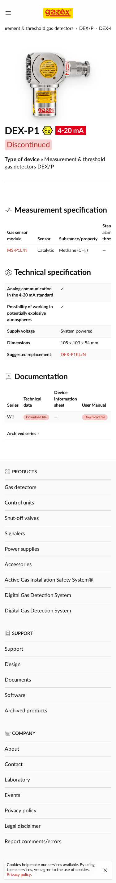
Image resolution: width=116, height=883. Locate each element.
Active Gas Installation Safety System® (49, 579)
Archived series (21, 434)
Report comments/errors (33, 841)
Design (12, 664)
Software (15, 695)
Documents (18, 679)
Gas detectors (20, 487)
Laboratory (17, 779)
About (12, 749)
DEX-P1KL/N (73, 355)
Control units (19, 502)
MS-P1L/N (17, 250)
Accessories (18, 564)
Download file (36, 417)
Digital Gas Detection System (38, 595)
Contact (14, 764)
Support (14, 649)
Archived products (26, 710)
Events (12, 795)
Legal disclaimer (23, 826)
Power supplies (22, 549)
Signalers (15, 533)
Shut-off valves (22, 518)
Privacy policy (21, 810)
